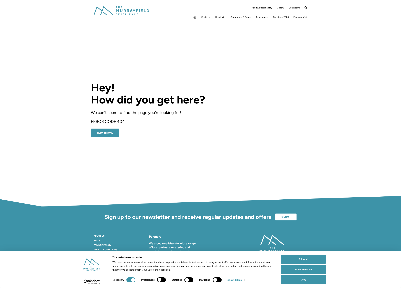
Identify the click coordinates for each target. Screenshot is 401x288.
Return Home (105, 133)
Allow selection (303, 269)
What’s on (205, 17)
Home (194, 18)
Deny (303, 279)
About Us (99, 236)
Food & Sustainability (262, 8)
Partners (155, 236)
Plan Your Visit (300, 17)
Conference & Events (240, 17)
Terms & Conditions (105, 249)
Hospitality (220, 17)
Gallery (280, 8)
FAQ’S (97, 240)
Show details (234, 280)
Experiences (262, 17)
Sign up (285, 217)
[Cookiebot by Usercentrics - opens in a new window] (91, 282)
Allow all (303, 259)
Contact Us (294, 8)
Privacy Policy (102, 245)
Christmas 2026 (281, 17)
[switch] (161, 279)
